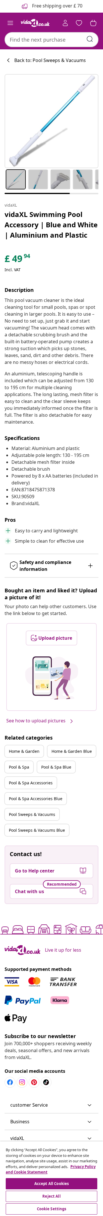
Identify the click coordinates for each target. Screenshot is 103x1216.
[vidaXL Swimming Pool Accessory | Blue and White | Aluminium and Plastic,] (51, 121)
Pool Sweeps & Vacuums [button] (32, 814)
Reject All (51, 1196)
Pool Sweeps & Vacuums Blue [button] (37, 830)
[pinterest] (34, 1082)
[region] (51, 1178)
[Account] (65, 23)
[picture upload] (51, 677)
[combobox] (51, 39)
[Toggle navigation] (10, 23)
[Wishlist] (79, 23)
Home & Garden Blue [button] (72, 751)
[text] (18, 260)
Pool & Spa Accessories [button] (31, 783)
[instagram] (22, 1082)
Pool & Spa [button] (19, 767)
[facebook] (10, 1082)
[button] (51, 1105)
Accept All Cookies (51, 1183)
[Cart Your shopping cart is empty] (93, 23)
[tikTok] (46, 1082)
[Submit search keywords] (89, 39)
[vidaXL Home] (35, 23)
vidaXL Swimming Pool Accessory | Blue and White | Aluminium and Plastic (51, 225)
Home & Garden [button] (24, 751)
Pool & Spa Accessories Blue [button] (35, 798)
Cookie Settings (51, 1208)
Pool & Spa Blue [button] (56, 767)
